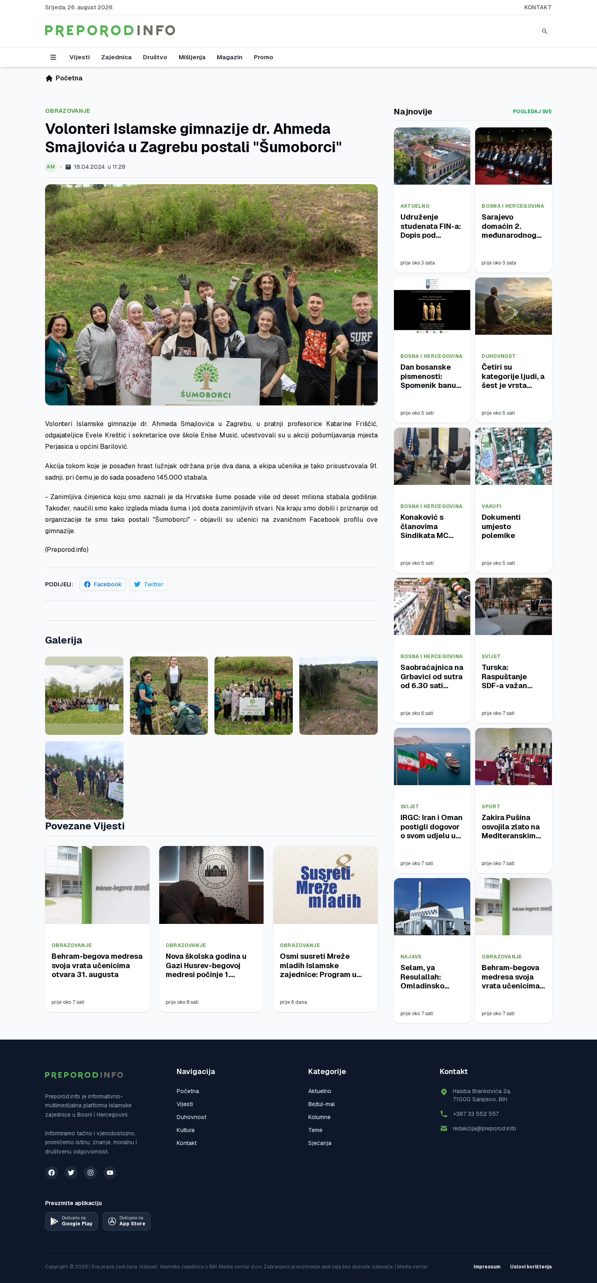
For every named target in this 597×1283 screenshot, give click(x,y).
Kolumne (319, 1117)
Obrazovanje (68, 110)
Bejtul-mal (321, 1104)
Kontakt (538, 7)
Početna (188, 1091)
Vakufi (491, 506)
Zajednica (116, 57)
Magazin (229, 57)
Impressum (487, 1267)
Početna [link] (69, 78)
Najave (411, 957)
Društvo (155, 57)
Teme (315, 1130)
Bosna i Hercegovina (513, 206)
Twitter (154, 584)
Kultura (186, 1130)
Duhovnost (499, 356)
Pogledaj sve (532, 111)
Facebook (108, 584)
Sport (491, 806)
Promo (263, 57)
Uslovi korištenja (531, 1267)
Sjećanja (319, 1143)
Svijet (491, 656)
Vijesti (79, 57)
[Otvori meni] (53, 57)
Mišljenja (192, 57)
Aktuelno (415, 206)
